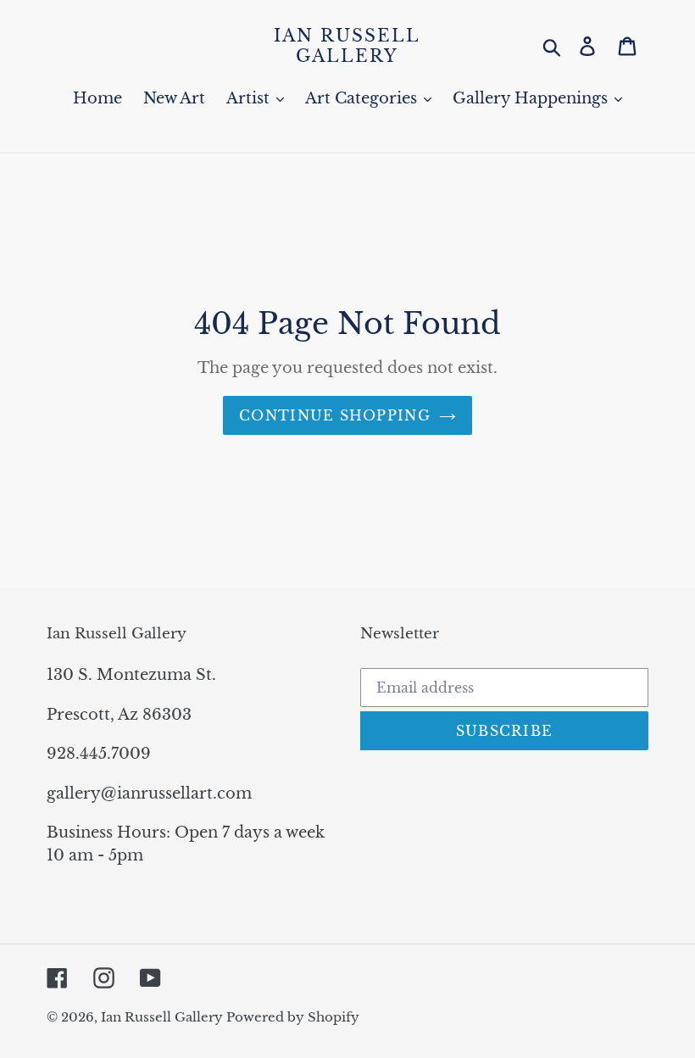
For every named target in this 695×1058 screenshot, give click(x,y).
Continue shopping (335, 415)
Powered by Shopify (292, 1017)
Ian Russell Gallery (347, 45)
